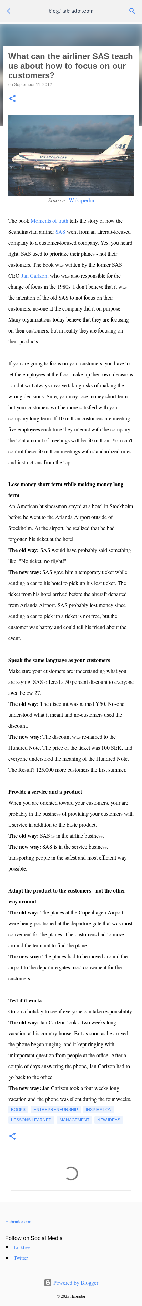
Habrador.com (19, 1221)
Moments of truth (49, 220)
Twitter (21, 1258)
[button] (12, 99)
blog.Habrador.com (71, 11)
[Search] (132, 11)
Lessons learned (31, 1120)
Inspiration (99, 1109)
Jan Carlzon (34, 275)
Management (74, 1120)
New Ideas (108, 1120)
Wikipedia (81, 200)
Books (18, 1109)
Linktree (22, 1247)
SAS (60, 231)
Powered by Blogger (75, 1282)
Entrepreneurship (55, 1109)
